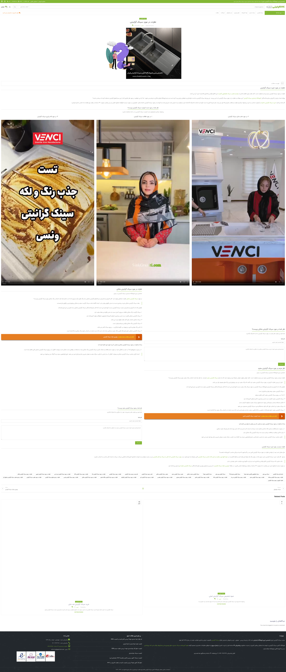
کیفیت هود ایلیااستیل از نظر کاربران (132, 644)
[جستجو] (15, 7)
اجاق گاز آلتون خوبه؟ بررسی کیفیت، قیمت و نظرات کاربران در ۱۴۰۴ (124, 663)
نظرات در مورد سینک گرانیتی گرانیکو (128, 477)
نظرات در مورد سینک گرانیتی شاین (202, 477)
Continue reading (221, 604)
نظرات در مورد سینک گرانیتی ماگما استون (109, 477)
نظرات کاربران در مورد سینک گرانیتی (275, 480)
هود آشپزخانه (184, 645)
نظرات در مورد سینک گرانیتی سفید (257, 477)
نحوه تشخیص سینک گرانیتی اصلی (221, 596)
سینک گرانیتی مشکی (132, 299)
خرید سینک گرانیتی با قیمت (268, 103)
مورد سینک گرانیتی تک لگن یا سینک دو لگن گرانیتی (167, 457)
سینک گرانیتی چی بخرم (220, 474)
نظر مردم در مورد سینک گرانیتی (131, 474)
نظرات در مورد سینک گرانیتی (115, 474)
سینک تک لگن (258, 1)
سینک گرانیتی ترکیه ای (185, 466)
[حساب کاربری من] (9, 6)
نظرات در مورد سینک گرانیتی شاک (220, 477)
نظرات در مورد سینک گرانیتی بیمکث (275, 477)
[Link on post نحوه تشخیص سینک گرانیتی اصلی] (214, 546)
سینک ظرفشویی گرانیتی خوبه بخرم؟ (251, 474)
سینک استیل (176, 645)
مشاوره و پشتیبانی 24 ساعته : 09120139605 (57, 646)
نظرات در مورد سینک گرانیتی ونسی (71, 477)
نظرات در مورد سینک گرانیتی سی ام (238, 477)
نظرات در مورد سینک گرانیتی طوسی (164, 477)
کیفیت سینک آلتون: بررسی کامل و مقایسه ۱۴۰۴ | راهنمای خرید (125, 658)
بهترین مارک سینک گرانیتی (221, 466)
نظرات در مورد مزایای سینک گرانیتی (52, 477)
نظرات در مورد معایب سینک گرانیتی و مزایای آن (13, 477)
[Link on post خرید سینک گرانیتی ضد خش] (71, 550)
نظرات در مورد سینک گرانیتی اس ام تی (62, 474)
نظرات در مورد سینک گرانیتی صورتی (183, 477)
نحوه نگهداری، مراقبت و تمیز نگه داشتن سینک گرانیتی (213, 457)
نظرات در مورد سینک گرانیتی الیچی (43, 474)
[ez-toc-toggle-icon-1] (281, 83)
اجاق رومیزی (168, 645)
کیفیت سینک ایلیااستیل (135, 653)
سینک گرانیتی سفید (212, 378)
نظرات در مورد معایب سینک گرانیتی (34, 477)
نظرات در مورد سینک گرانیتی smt (81, 474)
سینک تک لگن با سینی (249, 1)
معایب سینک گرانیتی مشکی (162, 474)
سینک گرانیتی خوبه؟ (207, 474)
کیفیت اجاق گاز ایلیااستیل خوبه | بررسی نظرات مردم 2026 (127, 648)
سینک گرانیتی (269, 1)
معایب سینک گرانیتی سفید (177, 474)
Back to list (143, 488)
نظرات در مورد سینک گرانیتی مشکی (89, 477)
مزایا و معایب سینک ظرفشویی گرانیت (228, 94)
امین (142, 25)
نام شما (283, 339)
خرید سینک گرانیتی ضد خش (78, 604)
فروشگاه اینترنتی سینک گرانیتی (252, 98)
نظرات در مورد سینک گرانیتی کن (147, 477)
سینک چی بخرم (266, 474)
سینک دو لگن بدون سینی (239, 1)
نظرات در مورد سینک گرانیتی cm (98, 474)
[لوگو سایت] (275, 7)
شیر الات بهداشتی (149, 645)
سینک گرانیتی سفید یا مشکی (193, 474)
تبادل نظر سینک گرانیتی (278, 474)
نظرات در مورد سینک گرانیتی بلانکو (25, 474)
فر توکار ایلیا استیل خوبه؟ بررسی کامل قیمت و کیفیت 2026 (126, 639)
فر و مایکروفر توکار (160, 645)
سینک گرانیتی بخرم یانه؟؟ (234, 474)
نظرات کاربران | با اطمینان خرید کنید (11, 13)
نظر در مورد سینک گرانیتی (147, 474)
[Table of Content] (282, 83)
